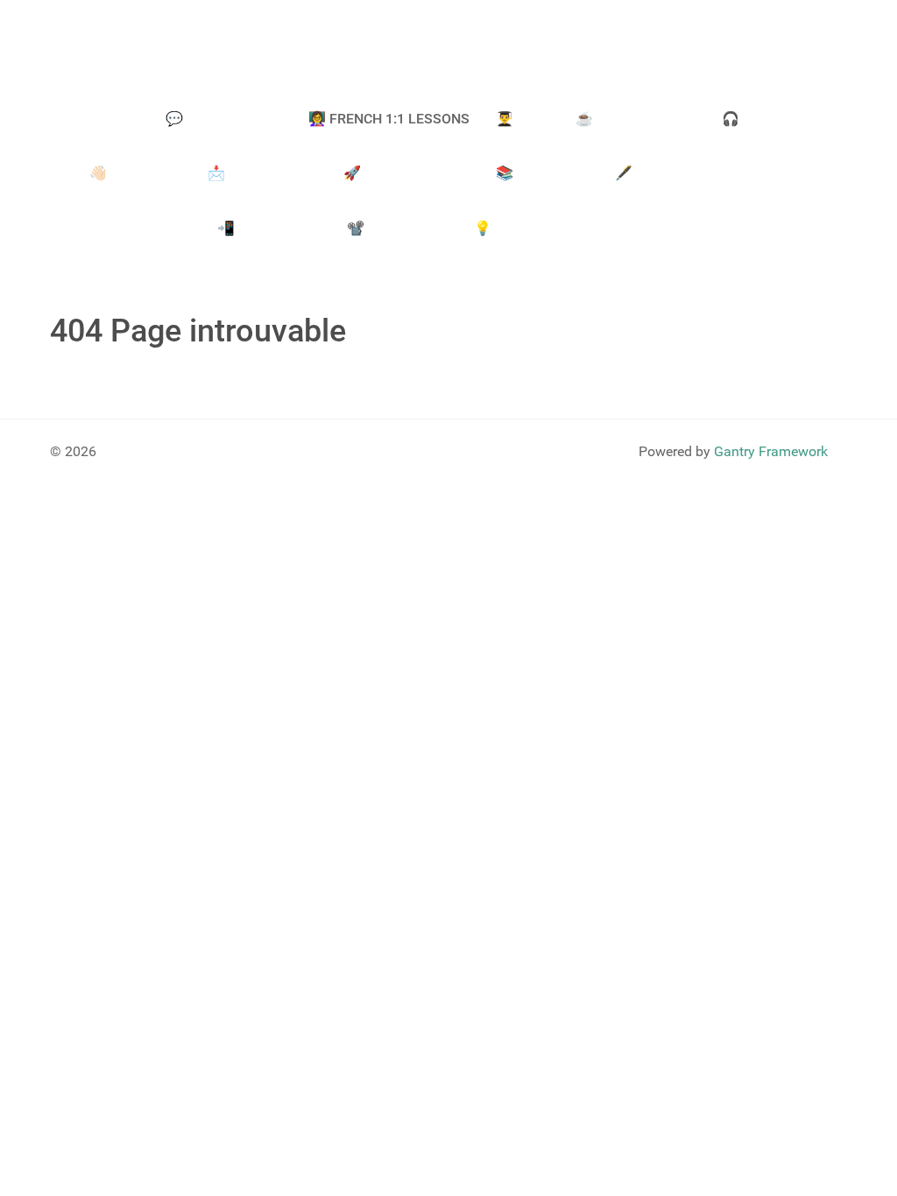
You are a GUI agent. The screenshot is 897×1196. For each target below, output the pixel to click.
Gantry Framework (771, 451)
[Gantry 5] (154, 45)
